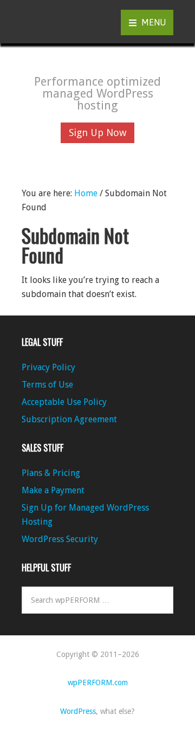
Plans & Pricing (51, 473)
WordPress (78, 711)
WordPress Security (60, 539)
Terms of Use (47, 384)
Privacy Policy (48, 367)
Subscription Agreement (69, 419)
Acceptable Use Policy (64, 402)
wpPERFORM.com (54, 21)
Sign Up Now (97, 132)
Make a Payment (53, 490)
